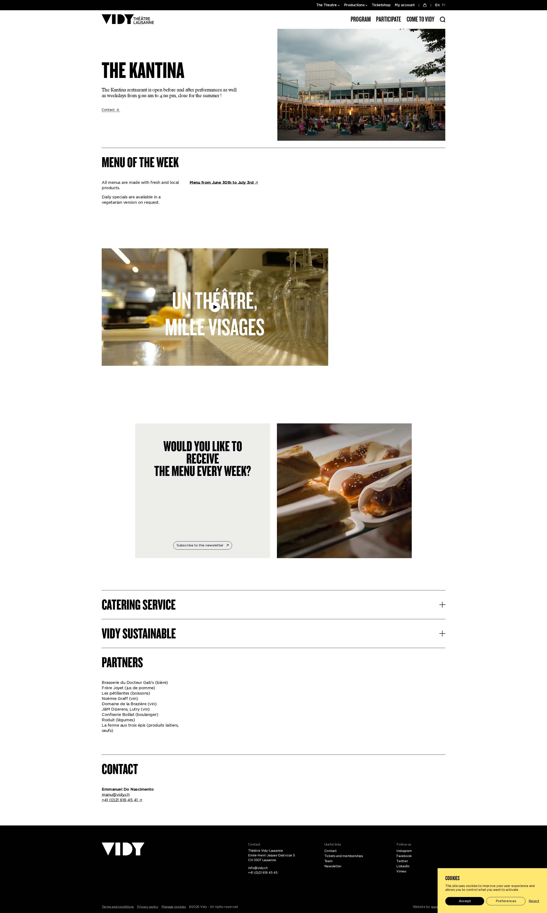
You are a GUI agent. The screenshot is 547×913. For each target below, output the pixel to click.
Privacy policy (147, 907)
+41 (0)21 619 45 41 (120, 800)
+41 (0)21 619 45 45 (262, 872)
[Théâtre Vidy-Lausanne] (128, 19)
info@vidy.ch (258, 868)
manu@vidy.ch (115, 794)
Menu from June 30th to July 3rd (222, 182)
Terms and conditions (118, 907)
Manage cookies (174, 907)
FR (443, 5)
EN (437, 5)
